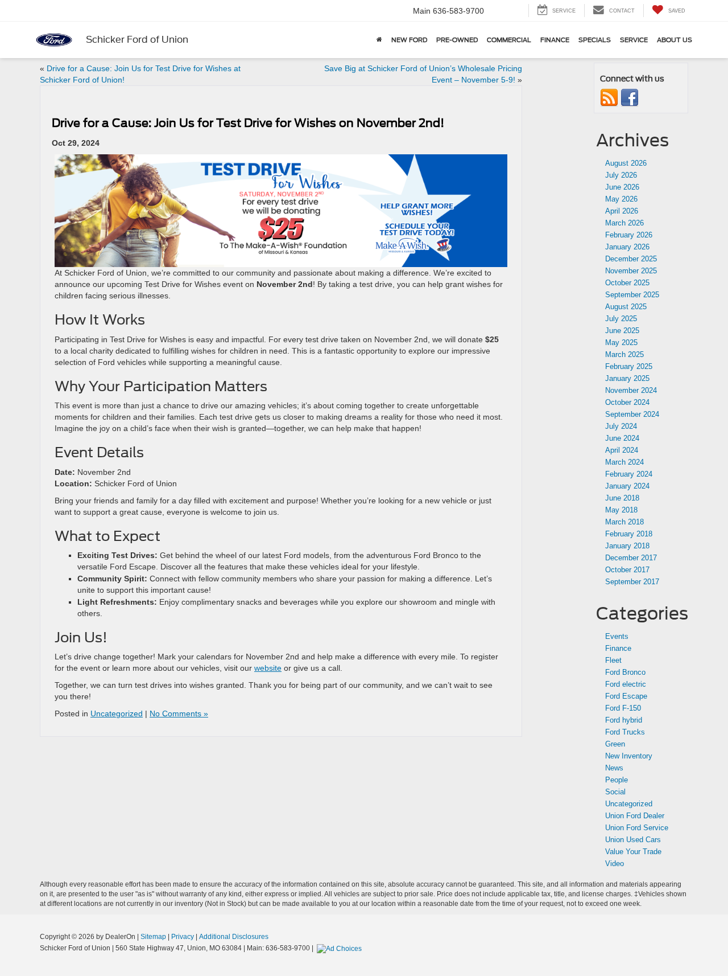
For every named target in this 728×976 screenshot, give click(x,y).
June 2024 (622, 438)
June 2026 (622, 187)
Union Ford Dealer (634, 815)
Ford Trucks (625, 732)
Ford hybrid (623, 720)
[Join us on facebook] (630, 97)
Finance (618, 648)
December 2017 (631, 557)
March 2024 (624, 462)
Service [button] (634, 40)
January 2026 (627, 247)
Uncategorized (116, 713)
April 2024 (621, 450)
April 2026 (621, 211)
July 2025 (621, 318)
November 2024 (631, 390)
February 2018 (628, 534)
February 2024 (628, 474)
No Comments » (179, 713)
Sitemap (153, 937)
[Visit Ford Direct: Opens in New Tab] (341, 948)
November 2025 (631, 270)
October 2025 (627, 282)
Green (615, 744)
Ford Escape (626, 696)
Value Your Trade (633, 851)
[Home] (379, 40)
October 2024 (627, 402)
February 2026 (628, 235)
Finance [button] (554, 40)
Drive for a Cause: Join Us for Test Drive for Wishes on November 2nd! (248, 123)
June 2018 (622, 498)
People (616, 780)
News (614, 768)
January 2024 (627, 486)
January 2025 (627, 378)
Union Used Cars (633, 839)
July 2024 (621, 426)
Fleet (613, 660)
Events (616, 636)
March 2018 (624, 522)
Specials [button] (594, 40)
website (268, 667)
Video (614, 863)
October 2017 (627, 569)
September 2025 (632, 294)
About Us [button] (674, 40)
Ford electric (625, 684)
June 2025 (622, 330)
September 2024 (632, 414)
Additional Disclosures (233, 937)
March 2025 (624, 354)
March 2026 (624, 223)
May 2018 (621, 510)
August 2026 (626, 163)
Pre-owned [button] (457, 40)
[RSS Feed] (609, 97)
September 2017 (632, 581)
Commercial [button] (509, 40)
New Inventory (628, 756)
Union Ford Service (636, 827)
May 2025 (621, 342)
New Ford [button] (409, 40)
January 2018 (627, 546)
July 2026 (621, 175)
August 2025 (626, 306)
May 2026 (621, 199)
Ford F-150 (623, 708)
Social (615, 792)
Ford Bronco (625, 672)
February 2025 (628, 366)
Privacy (182, 937)
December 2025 (631, 259)
